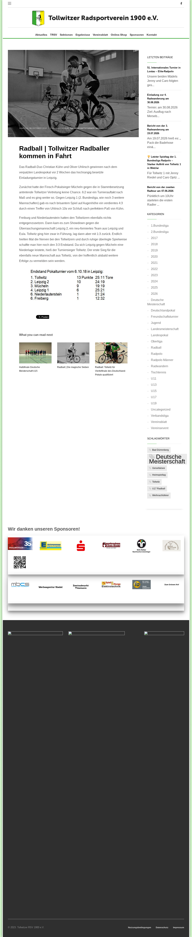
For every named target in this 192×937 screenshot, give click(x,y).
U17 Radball (158, 488)
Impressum (178, 927)
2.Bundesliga (160, 231)
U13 (154, 384)
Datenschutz (162, 927)
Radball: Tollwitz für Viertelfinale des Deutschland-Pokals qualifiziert (110, 371)
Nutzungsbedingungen (139, 927)
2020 (154, 256)
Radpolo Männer (162, 360)
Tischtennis (158, 372)
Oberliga (156, 341)
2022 (154, 269)
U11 (153, 378)
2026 (154, 293)
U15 (154, 391)
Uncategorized (160, 409)
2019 (154, 250)
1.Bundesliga (160, 225)
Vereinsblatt (159, 421)
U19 (154, 403)
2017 (154, 238)
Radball (100, 128)
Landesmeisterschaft (164, 329)
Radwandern (159, 366)
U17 (154, 397)
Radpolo (156, 353)
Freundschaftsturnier (82, 128)
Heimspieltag (159, 475)
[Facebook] (181, 3)
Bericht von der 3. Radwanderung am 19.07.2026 (158, 129)
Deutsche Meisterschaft (156, 302)
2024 (154, 281)
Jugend (156, 322)
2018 (66, 128)
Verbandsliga (160, 415)
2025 (154, 287)
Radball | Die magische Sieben (73, 367)
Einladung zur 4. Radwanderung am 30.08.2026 (158, 98)
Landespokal (159, 335)
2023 (154, 275)
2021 (154, 262)
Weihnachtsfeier (160, 495)
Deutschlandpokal (163, 310)
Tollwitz (156, 482)
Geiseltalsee (158, 468)
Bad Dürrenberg (160, 450)
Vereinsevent (159, 428)
